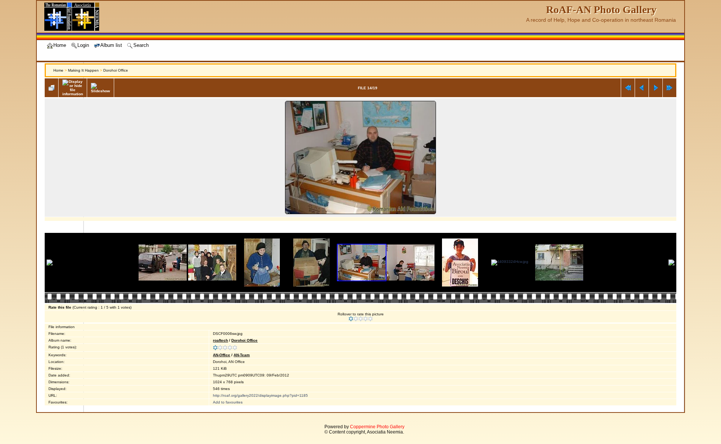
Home (58, 70)
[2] (355, 318)
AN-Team (242, 355)
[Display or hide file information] (73, 87)
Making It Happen (83, 70)
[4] (365, 318)
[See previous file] (642, 88)
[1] (350, 318)
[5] (370, 318)
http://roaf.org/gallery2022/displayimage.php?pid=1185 (260, 395)
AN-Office (221, 355)
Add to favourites (228, 402)
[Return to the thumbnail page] (51, 88)
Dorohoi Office (115, 70)
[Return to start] (628, 88)
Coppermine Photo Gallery (377, 426)
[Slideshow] (100, 88)
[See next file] (655, 88)
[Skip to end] (669, 88)
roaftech (220, 340)
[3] (360, 318)
